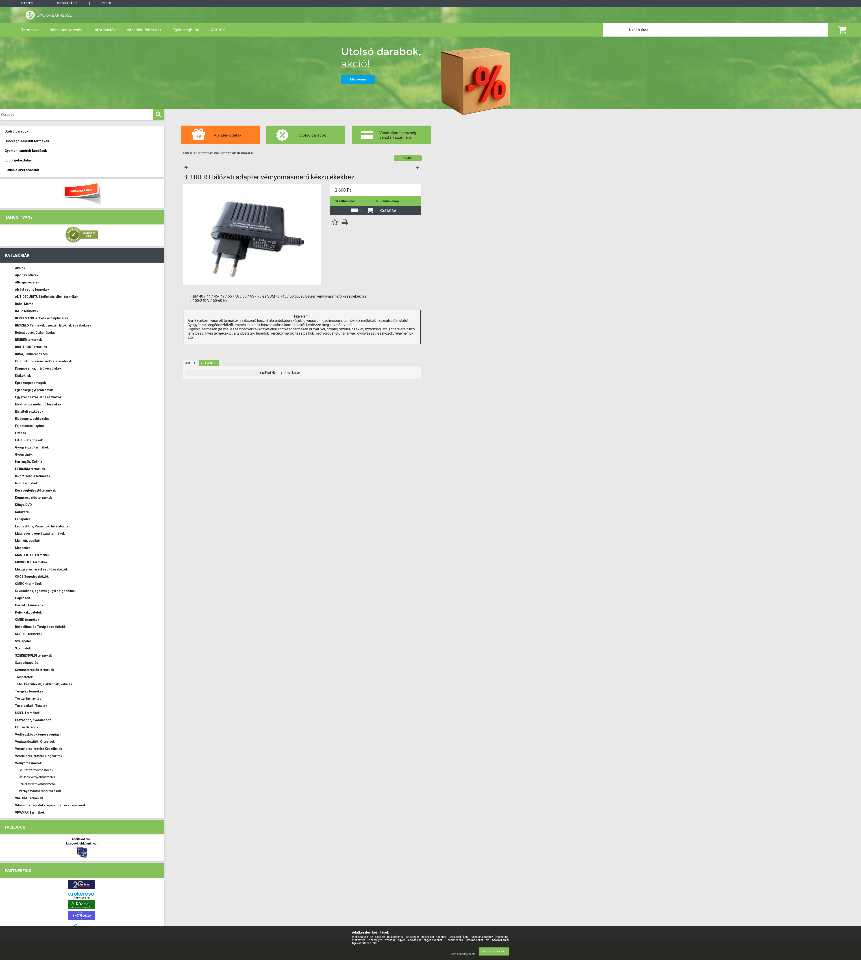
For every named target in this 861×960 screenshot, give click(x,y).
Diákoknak (23, 375)
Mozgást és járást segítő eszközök (41, 569)
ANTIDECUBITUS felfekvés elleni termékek (46, 296)
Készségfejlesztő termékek (35, 490)
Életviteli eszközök (29, 411)
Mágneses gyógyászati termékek (40, 533)
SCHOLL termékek (28, 634)
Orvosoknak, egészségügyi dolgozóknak (45, 591)
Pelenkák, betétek (28, 612)
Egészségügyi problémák (34, 390)
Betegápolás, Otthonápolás (35, 332)
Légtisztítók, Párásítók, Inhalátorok (41, 526)
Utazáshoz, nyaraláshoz (33, 720)
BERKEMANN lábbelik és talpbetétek (41, 318)
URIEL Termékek (27, 713)
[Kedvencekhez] (334, 222)
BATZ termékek (26, 311)
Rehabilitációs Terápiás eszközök (40, 627)
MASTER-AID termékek (32, 555)
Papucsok (22, 598)
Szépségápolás (26, 662)
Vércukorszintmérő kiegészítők (38, 756)
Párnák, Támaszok (29, 605)
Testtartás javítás (28, 698)
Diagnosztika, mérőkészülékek (38, 368)
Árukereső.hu (82, 897)
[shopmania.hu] (81, 921)
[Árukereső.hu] (81, 894)
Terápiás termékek (29, 691)
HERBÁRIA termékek (30, 469)
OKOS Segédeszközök (32, 576)
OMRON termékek (28, 584)
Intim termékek (26, 483)
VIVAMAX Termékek (30, 812)
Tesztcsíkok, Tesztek (31, 705)
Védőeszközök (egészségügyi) (38, 734)
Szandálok (23, 648)
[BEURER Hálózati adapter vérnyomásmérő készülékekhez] (252, 284)
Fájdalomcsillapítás (30, 426)
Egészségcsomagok (30, 383)
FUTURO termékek (29, 440)
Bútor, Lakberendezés (31, 354)
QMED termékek (27, 619)
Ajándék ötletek (26, 275)
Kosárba (388, 211)
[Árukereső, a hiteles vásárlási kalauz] (82, 242)
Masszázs (22, 548)
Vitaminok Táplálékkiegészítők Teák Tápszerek (50, 805)
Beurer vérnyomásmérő (36, 770)
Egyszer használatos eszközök (38, 397)
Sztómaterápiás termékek (34, 670)
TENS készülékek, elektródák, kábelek (43, 684)
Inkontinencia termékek (32, 476)
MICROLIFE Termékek (31, 562)
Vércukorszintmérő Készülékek (38, 749)
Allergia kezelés (27, 282)
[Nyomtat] (344, 222)
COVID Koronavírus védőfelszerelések (43, 361)
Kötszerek (22, 512)
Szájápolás (23, 641)
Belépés (27, 3)
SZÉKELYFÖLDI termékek (33, 655)
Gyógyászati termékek (32, 447)
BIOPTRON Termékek (31, 347)
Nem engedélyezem (463, 954)
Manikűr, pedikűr (27, 540)
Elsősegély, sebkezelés (32, 418)
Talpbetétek (24, 677)
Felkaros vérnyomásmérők (38, 784)
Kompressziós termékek (33, 497)
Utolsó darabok (26, 727)
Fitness (20, 433)
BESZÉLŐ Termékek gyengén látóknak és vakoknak (53, 325)
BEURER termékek (28, 340)
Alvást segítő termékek (32, 289)
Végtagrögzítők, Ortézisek (35, 741)
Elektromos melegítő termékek (38, 404)
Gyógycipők (24, 454)
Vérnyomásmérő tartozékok (40, 791)
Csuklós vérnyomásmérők (37, 777)
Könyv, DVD (23, 505)
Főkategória (189, 152)
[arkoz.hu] (81, 910)
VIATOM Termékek (29, 798)
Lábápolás (22, 519)
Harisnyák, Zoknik (28, 462)
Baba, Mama (24, 304)
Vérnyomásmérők (28, 763)
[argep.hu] (81, 890)
